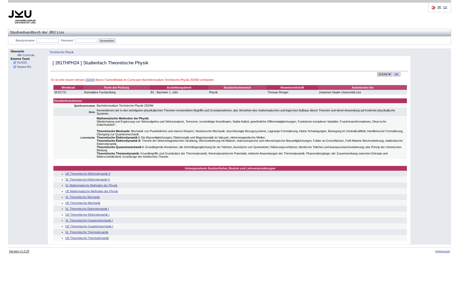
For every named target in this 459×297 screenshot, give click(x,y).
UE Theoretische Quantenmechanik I (89, 226)
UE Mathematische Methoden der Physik (91, 191)
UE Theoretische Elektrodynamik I (87, 214)
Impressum (442, 251)
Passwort (67, 40)
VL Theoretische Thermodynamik (86, 232)
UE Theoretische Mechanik (82, 202)
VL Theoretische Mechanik (82, 197)
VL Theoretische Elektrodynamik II (87, 179)
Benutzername (25, 40)
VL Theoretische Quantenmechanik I (89, 220)
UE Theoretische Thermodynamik (87, 238)
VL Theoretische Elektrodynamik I (87, 208)
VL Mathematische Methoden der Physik (91, 185)
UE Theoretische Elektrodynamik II (87, 173)
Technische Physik (61, 52)
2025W (90, 79)
